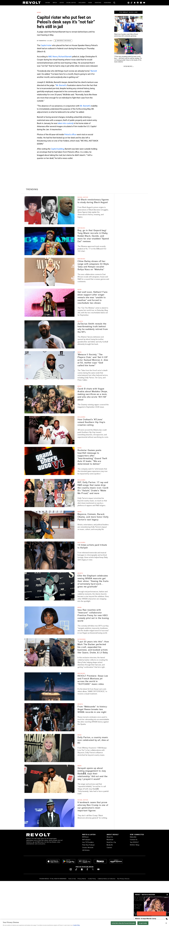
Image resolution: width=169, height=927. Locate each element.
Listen (62, 2)
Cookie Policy (92, 878)
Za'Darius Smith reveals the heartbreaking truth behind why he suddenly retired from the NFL (93, 327)
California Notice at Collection (106, 878)
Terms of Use (72, 878)
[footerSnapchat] (82, 870)
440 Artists (86, 850)
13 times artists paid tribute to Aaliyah (92, 546)
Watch (55, 2)
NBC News (53, 56)
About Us (110, 837)
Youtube (144, 2)
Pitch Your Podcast (88, 845)
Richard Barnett (65, 56)
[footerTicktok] (76, 870)
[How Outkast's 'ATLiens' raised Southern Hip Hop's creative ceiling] (49, 430)
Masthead (110, 840)
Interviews (82, 639)
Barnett (94, 71)
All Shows (85, 837)
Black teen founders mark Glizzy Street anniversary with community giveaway (126, 35)
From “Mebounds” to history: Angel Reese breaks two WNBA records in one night (92, 709)
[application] (151, 906)
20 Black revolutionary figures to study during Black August (93, 201)
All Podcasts (86, 840)
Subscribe (107, 2)
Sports (80, 321)
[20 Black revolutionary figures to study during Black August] (49, 210)
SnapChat (134, 2)
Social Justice (71, 2)
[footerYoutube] (98, 870)
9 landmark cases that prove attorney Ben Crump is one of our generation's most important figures (93, 806)
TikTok (131, 2)
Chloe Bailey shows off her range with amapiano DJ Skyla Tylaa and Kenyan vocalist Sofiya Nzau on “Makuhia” (93, 265)
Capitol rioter (46, 45)
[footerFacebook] (87, 870)
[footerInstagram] (71, 870)
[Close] (166, 923)
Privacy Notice (82, 878)
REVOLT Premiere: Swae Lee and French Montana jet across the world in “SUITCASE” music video (93, 679)
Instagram (128, 2)
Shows (47, 2)
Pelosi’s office (70, 134)
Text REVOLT (134, 842)
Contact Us (133, 840)
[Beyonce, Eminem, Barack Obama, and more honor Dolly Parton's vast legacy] (49, 525)
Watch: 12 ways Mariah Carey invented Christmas (145, 919)
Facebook (138, 2)
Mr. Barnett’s (61, 85)
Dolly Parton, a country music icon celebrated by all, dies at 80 (93, 740)
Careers (109, 847)
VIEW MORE (128, 66)
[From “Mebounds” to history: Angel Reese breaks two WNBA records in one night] (49, 717)
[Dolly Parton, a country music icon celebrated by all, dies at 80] (49, 748)
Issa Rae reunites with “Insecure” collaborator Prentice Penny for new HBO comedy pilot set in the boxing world (93, 615)
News (90, 2)
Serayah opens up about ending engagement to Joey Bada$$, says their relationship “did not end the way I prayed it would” (93, 773)
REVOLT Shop (134, 845)
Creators (98, 2)
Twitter (141, 2)
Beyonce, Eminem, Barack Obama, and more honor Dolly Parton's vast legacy (93, 517)
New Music (81, 228)
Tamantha (42, 40)
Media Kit (110, 845)
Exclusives (82, 2)
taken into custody (65, 123)
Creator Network (87, 847)
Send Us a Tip (111, 842)
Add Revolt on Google (64, 40)
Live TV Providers (88, 842)
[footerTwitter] (93, 870)
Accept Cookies (143, 923)
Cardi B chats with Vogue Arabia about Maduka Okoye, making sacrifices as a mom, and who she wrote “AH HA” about (93, 394)
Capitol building (57, 149)
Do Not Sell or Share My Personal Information (123, 923)
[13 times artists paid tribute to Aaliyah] (49, 555)
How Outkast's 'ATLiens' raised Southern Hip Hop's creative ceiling (91, 422)
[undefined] (128, 24)
